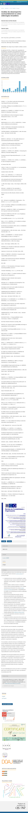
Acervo (7, 8)
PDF (4, 541)
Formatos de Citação (9, 685)
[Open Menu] (1, 4)
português (4, 698)
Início (2, 8)
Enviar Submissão (7, 704)
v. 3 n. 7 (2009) (12, 8)
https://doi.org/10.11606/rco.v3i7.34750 (12, 37)
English (3, 696)
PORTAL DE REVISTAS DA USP (7, 1)
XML (10, 541)
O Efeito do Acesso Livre (19, 612)
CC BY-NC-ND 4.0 (19, 573)
